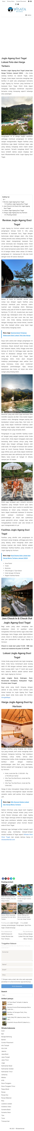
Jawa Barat (4, 1054)
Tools (3, 1118)
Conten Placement (7, 1042)
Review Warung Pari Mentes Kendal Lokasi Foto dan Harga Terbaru (24, 917)
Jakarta (3, 1051)
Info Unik (4, 1048)
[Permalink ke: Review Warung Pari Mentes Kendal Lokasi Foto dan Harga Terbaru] (25, 908)
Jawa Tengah (14, 923)
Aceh (3, 1031)
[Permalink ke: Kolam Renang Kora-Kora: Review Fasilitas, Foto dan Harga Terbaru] (9, 889)
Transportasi (5, 1121)
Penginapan (20, 925)
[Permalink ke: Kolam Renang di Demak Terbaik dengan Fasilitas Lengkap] (25, 889)
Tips (2, 1115)
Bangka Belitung (6, 1037)
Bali (2, 1034)
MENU (29, 15)
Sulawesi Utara (6, 1106)
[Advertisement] (17, 36)
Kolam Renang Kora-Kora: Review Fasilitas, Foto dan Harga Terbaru (8, 898)
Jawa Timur (5, 1060)
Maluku (3, 1077)
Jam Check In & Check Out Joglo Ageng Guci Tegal (17, 207)
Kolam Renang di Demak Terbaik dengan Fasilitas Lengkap (24, 898)
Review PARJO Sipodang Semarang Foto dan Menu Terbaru (8, 917)
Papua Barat (5, 1089)
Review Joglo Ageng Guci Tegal (14, 202)
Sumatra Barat (5, 1109)
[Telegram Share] (11, 878)
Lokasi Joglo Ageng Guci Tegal (14, 210)
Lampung (4, 1074)
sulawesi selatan (6, 1104)
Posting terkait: (12, 215)
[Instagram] (16, 4)
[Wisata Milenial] (17, 9)
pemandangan (11, 925)
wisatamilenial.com (8, 839)
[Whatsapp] (14, 878)
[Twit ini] (6, 878)
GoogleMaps (5, 697)
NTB (2, 1080)
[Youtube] (18, 4)
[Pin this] (8, 878)
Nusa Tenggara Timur (8, 1086)
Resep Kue (4, 1095)
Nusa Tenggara (6, 1083)
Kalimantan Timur (7, 1071)
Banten (3, 1039)
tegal (3, 928)
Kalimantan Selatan (7, 1069)
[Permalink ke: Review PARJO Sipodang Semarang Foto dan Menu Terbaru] (9, 908)
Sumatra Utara (6, 1112)
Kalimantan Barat (6, 1066)
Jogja (3, 1063)
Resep (3, 1092)
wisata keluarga (10, 928)
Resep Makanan (6, 1098)
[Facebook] (29, 1)
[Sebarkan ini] (3, 878)
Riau (2, 1101)
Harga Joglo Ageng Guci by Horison (15, 212)
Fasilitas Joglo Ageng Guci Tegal (17, 204)
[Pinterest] (31, 1)
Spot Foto (28, 925)
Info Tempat (5, 1045)
